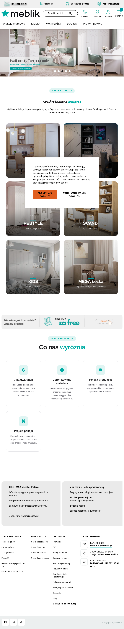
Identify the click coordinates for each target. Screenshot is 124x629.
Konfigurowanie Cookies (74, 194)
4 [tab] (66, 71)
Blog (55, 598)
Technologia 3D (8, 542)
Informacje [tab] (59, 536)
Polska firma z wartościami (13, 571)
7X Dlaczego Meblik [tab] (12, 536)
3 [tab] (62, 71)
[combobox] (60, 13)
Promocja (57, 542)
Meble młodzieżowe (39, 542)
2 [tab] (59, 71)
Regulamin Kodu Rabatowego (60, 575)
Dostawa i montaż (61, 558)
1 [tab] (55, 71)
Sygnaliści (57, 593)
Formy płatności (60, 552)
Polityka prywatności (62, 582)
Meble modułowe (38, 552)
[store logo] (21, 13)
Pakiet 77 (5, 558)
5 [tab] (70, 71)
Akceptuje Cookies (45, 194)
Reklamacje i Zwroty (61, 563)
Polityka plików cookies (63, 587)
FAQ (54, 547)
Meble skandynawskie (40, 558)
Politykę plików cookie (56, 182)
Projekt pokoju (8, 547)
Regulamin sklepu (60, 568)
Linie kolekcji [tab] (38, 536)
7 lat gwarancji (8, 552)
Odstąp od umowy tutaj (64, 603)
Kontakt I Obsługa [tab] (90, 536)
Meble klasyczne (38, 547)
